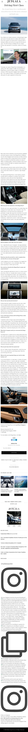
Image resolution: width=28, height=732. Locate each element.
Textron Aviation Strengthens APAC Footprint (11, 543)
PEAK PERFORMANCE (14, 467)
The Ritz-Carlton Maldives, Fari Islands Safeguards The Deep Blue (20, 490)
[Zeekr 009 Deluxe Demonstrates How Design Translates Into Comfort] (7, 481)
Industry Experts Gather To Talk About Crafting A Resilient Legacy (14, 460)
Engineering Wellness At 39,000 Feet (9, 533)
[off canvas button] (2, 1)
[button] (2, 135)
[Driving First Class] (14, 25)
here (20, 435)
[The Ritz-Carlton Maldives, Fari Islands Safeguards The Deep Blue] (20, 481)
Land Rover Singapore (21, 425)
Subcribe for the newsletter (14, 445)
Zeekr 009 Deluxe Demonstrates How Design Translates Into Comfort (7, 490)
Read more (5, 494)
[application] (14, 56)
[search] (25, 1)
